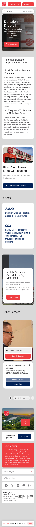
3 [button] (20, 398)
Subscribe (24, 436)
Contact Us (25, 423)
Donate (27, 4)
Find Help (13, 4)
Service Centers (28, 11)
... (24, 398)
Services (22, 523)
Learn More (18, 384)
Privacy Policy (14, 496)
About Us (13, 523)
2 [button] (18, 398)
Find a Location (11, 44)
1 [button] (15, 398)
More (30, 523)
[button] (10, 398)
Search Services (18, 356)
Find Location (13, 297)
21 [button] (27, 398)
